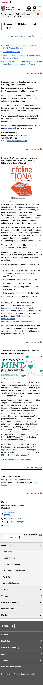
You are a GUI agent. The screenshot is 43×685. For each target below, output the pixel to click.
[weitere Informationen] (3, 8)
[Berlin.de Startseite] (6, 2)
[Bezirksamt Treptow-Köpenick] (11, 537)
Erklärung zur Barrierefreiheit (14, 570)
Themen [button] (4, 660)
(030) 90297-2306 (15, 519)
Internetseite (9, 128)
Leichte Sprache (12, 583)
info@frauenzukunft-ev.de (17, 141)
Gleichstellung (18, 16)
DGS (8, 577)
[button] (39, 14)
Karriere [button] (4, 615)
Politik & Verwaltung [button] (10, 602)
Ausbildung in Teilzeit (11, 52)
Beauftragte (7, 16)
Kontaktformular (9, 558)
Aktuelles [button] (5, 589)
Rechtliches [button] (6, 546)
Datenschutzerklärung (11, 564)
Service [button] (4, 596)
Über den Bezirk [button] (8, 609)
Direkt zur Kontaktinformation (20, 36)
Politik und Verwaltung (23, 14)
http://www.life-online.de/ (10, 450)
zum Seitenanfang (31, 535)
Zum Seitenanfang (32, 73)
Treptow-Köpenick (7, 14)
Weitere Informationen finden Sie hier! (16, 459)
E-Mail (6, 526)
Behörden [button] (5, 641)
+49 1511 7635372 (16, 522)
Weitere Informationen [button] (11, 667)
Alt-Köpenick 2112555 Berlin (10, 514)
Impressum (7, 552)
